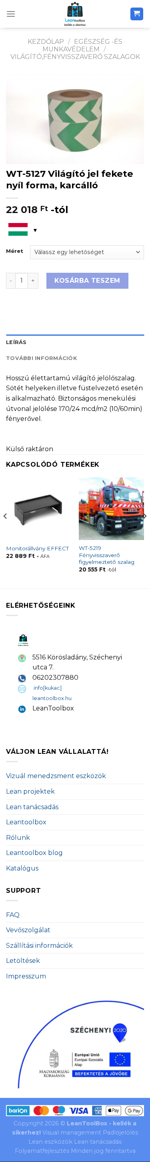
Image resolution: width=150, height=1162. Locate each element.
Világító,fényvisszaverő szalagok (75, 57)
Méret (14, 251)
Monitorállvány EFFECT (37, 548)
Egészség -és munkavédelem (82, 45)
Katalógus (22, 868)
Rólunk (18, 837)
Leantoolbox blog (34, 853)
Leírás (16, 342)
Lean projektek (30, 791)
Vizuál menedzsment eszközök (56, 776)
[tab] (75, 342)
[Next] (144, 532)
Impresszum (26, 976)
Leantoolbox (26, 822)
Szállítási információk (39, 945)
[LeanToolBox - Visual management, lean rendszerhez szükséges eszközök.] (75, 14)
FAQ (13, 915)
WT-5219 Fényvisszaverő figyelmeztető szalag (106, 555)
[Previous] (6, 532)
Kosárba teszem (87, 280)
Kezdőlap (46, 41)
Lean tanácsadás (32, 807)
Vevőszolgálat (28, 930)
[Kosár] (137, 14)
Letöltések (23, 960)
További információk (41, 358)
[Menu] (11, 13)
